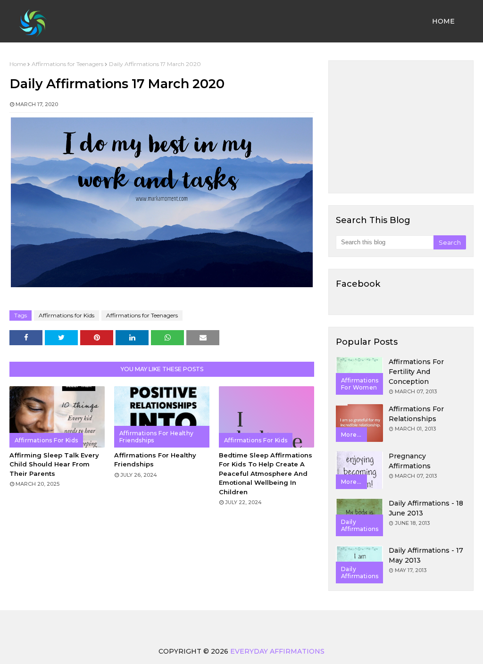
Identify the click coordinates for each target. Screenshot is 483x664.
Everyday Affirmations (277, 651)
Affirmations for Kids (66, 315)
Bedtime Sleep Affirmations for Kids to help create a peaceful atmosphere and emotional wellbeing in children (265, 473)
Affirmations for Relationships (416, 414)
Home (17, 63)
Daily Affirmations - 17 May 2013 (426, 555)
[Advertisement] (401, 127)
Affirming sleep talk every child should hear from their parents (54, 464)
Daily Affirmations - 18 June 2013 (426, 508)
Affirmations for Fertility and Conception (416, 371)
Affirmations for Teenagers (67, 63)
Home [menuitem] (443, 21)
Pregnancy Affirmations (410, 461)
